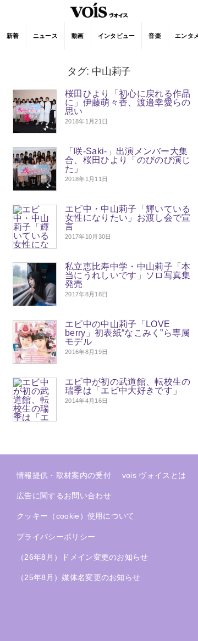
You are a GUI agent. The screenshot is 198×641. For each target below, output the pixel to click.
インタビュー (116, 35)
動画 (78, 35)
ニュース (45, 35)
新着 (13, 35)
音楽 (154, 35)
